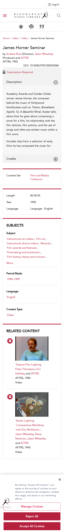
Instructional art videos (20, 238)
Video (15, 38)
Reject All (32, 516)
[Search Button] (58, 15)
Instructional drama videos (22, 243)
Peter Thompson (25, 369)
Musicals (46, 243)
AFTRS (35, 373)
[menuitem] (32, 179)
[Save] (20, 27)
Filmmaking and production (23, 252)
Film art (40, 238)
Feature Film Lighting (28, 364)
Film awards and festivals (21, 247)
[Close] (60, 479)
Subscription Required (19, 72)
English (11, 297)
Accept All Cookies (32, 526)
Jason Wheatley (24, 434)
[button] (31, 26)
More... (10, 263)
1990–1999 (13, 279)
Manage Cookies (32, 506)
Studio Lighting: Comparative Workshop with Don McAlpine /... (30, 425)
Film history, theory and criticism (26, 256)
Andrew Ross (14, 54)
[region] (32, 503)
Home (6, 38)
